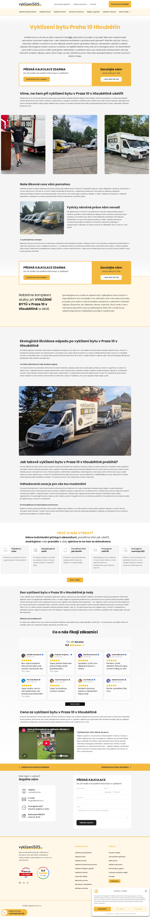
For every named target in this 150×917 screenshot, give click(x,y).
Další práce (113, 861)
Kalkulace (114, 881)
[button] (146, 891)
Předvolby (138, 909)
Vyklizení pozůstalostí (27, 12)
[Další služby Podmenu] (130, 12)
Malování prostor (81, 880)
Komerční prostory (76, 12)
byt (70, 37)
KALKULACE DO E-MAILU (36, 79)
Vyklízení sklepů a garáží (84, 868)
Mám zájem (75, 580)
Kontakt (93, 4)
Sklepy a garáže (93, 12)
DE (28, 883)
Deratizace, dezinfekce (83, 884)
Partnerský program (116, 868)
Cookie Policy (109, 913)
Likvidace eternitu (81, 888)
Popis (78, 807)
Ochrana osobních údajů (118, 872)
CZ (20, 883)
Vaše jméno (81, 788)
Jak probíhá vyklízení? (62, 4)
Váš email (80, 797)
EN (24, 883)
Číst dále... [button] (26, 671)
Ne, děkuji (120, 909)
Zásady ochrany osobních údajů (125, 913)
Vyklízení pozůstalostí (83, 853)
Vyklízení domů (60, 12)
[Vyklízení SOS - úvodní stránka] (30, 4)
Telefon (105, 788)
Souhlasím (102, 909)
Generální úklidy (81, 876)
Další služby (124, 12)
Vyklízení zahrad (109, 12)
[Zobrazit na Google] (23, 656)
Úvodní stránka (114, 853)
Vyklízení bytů (45, 12)
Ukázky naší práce (80, 4)
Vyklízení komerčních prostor (86, 865)
